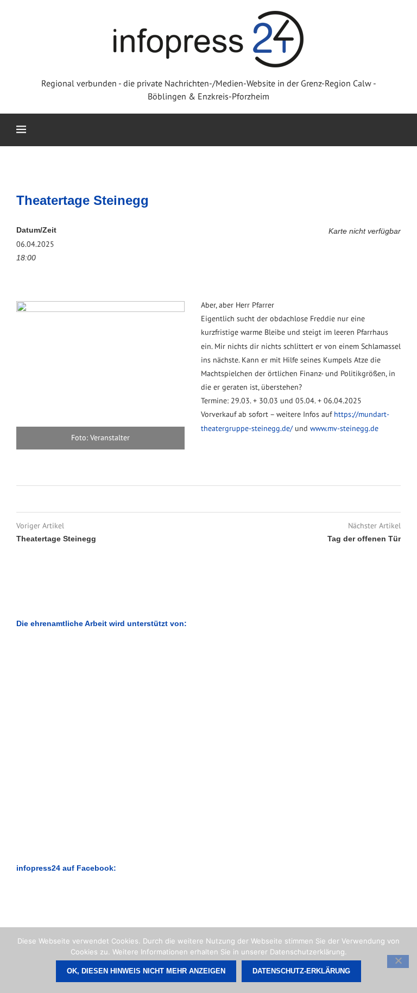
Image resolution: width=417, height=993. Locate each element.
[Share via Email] (217, 499)
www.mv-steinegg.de (344, 428)
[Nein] (398, 961)
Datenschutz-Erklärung (301, 971)
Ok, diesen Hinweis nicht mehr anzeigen (146, 971)
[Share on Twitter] (207, 499)
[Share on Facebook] (196, 499)
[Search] (395, 130)
